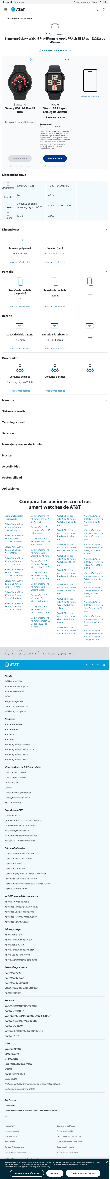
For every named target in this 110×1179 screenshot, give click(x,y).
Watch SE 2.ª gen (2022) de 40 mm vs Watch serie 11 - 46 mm (66, 589)
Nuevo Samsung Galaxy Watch (19, 949)
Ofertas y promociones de (20, 853)
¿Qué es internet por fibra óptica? (21, 1020)
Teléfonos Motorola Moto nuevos (21, 916)
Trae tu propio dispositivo (17, 830)
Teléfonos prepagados (15, 711)
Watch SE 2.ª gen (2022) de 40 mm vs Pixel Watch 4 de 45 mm (93, 606)
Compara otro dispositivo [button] (90, 96)
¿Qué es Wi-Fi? (11, 1035)
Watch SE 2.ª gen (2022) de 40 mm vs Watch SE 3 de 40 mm (93, 520)
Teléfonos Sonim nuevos (16, 921)
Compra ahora (20, 158)
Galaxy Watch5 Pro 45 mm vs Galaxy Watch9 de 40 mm (14, 606)
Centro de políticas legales (15, 1152)
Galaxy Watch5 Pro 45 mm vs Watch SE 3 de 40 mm (40, 530)
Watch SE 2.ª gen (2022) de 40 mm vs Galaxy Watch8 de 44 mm (93, 578)
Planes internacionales (15, 777)
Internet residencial (14, 691)
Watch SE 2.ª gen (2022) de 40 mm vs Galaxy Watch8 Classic (93, 592)
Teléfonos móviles (13, 681)
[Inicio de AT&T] (18, 9)
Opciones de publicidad (66, 1126)
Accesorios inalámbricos (16, 706)
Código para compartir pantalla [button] (20, 1088)
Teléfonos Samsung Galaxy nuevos (21, 906)
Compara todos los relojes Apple (14, 517)
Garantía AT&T (11, 1078)
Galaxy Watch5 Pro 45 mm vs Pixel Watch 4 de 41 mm (40, 609)
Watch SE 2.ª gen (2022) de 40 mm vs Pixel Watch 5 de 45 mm (66, 575)
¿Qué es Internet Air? (15, 1010)
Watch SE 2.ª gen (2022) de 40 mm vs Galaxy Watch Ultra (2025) (93, 563)
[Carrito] (98, 9)
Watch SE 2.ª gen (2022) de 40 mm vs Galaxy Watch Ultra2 (67, 547)
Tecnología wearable (29, 651)
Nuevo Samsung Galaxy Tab (18, 939)
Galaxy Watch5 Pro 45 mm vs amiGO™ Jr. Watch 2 (40, 518)
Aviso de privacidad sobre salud (69, 1142)
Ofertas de (13, 863)
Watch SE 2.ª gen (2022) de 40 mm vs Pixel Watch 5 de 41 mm (66, 535)
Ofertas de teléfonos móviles (18, 858)
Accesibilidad (10, 1142)
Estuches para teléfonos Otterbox (21, 987)
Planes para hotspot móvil (17, 797)
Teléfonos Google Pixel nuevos (19, 911)
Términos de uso (11, 1136)
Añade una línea (12, 782)
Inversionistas (11, 1058)
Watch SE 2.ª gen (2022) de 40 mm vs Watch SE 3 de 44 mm (93, 535)
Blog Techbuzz (10, 1100)
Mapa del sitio (10, 1126)
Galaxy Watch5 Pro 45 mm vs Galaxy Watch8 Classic (40, 586)
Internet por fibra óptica (16, 686)
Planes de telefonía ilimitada (18, 772)
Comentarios (10, 1105)
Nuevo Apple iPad (13, 934)
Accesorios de (14, 977)
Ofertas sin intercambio (16, 888)
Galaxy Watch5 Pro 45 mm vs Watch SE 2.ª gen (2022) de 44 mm (40, 622)
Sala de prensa (12, 1053)
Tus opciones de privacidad (67, 1136)
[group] (55, 676)
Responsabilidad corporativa (18, 1063)
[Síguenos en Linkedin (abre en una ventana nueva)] (103, 665)
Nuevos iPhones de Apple (17, 901)
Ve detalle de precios (48, 148)
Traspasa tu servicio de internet (20, 840)
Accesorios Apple (13, 972)
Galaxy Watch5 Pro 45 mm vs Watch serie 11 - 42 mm (14, 561)
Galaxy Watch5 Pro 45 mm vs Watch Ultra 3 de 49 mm (14, 527)
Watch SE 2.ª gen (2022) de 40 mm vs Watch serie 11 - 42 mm (66, 560)
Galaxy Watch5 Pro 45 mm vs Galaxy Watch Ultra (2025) (40, 564)
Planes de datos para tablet (18, 792)
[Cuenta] (104, 9)
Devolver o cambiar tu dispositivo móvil (24, 1030)
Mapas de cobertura (12, 1131)
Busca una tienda (82, 2)
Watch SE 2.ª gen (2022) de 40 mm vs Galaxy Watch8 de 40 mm (93, 549)
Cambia (8, 787)
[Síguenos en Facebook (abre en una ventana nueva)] (92, 665)
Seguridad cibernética (65, 1147)
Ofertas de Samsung (14, 868)
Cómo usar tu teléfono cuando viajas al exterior (27, 1015)
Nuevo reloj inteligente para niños (21, 959)
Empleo (8, 1068)
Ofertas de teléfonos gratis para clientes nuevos (28, 883)
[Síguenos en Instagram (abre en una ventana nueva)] (98, 665)
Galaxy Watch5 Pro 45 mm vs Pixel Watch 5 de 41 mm (14, 538)
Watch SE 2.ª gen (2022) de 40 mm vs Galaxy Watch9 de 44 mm (66, 603)
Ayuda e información (15, 1073)
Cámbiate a (13, 815)
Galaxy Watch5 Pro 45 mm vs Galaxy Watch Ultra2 (14, 549)
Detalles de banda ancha (14, 1147)
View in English (100, 2)
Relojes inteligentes (14, 701)
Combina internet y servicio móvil (21, 1005)
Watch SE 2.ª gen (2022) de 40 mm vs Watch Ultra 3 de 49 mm (66, 520)
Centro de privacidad (65, 1131)
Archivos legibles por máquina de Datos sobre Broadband (32, 1083)
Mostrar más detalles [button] (20, 262)
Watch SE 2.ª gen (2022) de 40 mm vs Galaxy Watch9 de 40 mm (66, 618)
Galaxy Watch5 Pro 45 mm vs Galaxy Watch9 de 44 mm (14, 595)
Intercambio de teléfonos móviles (21, 835)
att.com (8, 651)
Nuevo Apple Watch (14, 944)
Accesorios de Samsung (16, 982)
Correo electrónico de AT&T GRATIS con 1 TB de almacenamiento (31, 1110)
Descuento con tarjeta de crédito (21, 878)
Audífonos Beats (12, 992)
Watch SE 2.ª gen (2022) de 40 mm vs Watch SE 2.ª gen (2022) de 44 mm (93, 635)
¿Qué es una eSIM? (13, 1025)
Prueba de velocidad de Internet (20, 825)
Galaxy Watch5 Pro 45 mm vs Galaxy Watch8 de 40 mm (40, 552)
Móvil (16, 651)
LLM (6, 1116)
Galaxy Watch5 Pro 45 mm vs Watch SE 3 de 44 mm (40, 541)
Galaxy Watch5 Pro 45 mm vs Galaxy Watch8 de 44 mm (40, 575)
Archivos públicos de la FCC (67, 1152)
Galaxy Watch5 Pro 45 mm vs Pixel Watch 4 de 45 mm (40, 598)
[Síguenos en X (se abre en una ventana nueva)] (86, 665)
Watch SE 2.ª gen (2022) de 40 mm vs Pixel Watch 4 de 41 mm (93, 621)
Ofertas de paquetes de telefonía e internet (25, 873)
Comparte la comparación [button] (55, 50)
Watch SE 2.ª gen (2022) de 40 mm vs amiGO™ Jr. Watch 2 (66, 630)
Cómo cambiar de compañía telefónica (23, 820)
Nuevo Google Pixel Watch (17, 954)
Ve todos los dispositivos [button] (19, 18)
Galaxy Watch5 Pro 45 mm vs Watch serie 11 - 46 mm (14, 583)
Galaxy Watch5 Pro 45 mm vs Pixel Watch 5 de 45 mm (14, 572)
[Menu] (5, 9)
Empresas (19, 2)
